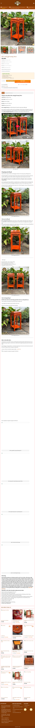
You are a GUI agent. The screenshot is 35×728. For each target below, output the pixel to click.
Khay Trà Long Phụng (4, 697)
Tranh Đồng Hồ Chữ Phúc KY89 (28, 635)
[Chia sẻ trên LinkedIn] (26, 84)
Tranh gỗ (7, 54)
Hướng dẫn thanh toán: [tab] (9, 92)
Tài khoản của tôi (27, 705)
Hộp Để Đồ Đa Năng (27, 697)
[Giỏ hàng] (33, 3)
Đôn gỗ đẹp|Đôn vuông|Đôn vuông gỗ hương (10, 87)
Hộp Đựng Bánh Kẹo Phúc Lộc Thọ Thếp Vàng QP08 (17, 621)
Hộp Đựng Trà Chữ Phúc (4, 620)
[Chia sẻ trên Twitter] (22, 84)
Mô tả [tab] (3, 92)
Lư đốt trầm (3, 635)
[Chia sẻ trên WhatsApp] (19, 84)
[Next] (32, 27)
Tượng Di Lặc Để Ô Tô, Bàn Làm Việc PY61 (6, 682)
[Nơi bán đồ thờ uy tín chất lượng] (17, 3)
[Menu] (1, 3)
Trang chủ (3, 54)
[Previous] (2, 27)
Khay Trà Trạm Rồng (27, 682)
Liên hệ (14, 710)
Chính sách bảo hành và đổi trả (18, 709)
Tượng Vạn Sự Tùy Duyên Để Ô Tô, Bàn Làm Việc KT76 (17, 667)
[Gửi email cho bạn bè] (23, 84)
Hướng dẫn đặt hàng (16, 705)
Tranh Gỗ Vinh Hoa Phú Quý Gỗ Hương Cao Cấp (29, 667)
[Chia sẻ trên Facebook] (20, 84)
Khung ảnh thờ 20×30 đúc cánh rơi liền (29, 621)
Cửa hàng (26, 706)
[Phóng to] (33, 44)
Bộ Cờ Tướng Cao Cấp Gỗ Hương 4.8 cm (16, 651)
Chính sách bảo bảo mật (17, 712)
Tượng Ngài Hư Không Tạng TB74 (17, 698)
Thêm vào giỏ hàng (10, 80)
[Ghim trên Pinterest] (25, 84)
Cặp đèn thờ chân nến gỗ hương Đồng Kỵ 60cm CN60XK (17, 636)
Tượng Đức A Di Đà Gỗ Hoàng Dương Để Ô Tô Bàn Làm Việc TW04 (5, 667)
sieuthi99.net (19, 349)
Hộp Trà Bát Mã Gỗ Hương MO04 (5, 651)
